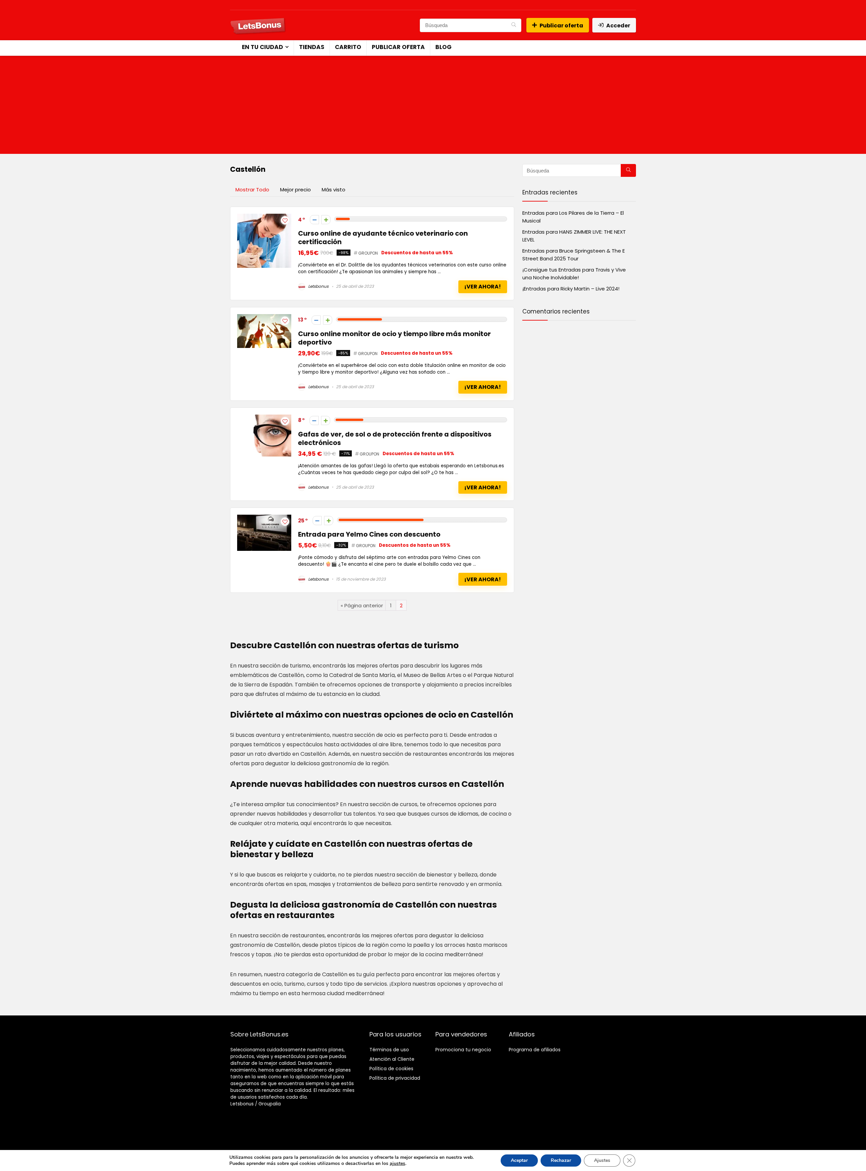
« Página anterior (362, 605)
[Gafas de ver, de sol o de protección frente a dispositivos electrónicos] (264, 418)
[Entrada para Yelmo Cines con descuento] (264, 518)
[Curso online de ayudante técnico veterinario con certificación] (264, 217)
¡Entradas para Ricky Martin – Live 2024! (570, 288)
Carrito (348, 47)
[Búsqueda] (513, 25)
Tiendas (311, 47)
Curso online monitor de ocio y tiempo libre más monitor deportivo (394, 338)
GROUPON (368, 253)
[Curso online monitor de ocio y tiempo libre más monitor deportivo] (264, 318)
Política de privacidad (394, 1078)
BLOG (443, 47)
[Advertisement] (433, 106)
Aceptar (519, 1160)
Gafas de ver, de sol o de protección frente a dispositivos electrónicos (395, 438)
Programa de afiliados (535, 1049)
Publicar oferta (561, 25)
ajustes (397, 1164)
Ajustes (602, 1160)
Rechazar (561, 1160)
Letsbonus (317, 286)
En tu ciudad (262, 47)
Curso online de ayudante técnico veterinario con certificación (383, 238)
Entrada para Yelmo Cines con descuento (369, 534)
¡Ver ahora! (482, 286)
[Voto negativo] (314, 219)
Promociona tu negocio (463, 1049)
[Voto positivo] (326, 219)
